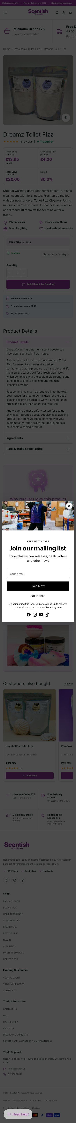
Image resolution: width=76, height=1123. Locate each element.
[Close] (69, 506)
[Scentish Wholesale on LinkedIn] (41, 615)
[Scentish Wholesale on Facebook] (28, 615)
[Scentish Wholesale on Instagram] (35, 615)
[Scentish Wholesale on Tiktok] (47, 615)
